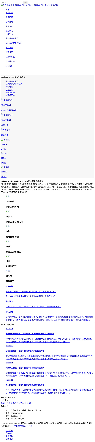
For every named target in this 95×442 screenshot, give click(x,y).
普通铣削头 (10, 57)
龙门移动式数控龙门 (14, 43)
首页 (7, 10)
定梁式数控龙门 (12, 38)
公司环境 (9, 22)
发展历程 (9, 17)
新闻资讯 (9, 439)
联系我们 (9, 66)
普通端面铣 (10, 61)
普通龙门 (9, 52)
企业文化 (9, 26)
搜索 (25, 2)
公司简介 (9, 13)
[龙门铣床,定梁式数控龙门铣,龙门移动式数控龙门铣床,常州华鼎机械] (29, 5)
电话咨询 (9, 436)
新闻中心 (9, 31)
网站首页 (9, 431)
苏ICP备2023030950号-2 (22, 426)
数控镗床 (9, 48)
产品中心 (9, 34)
